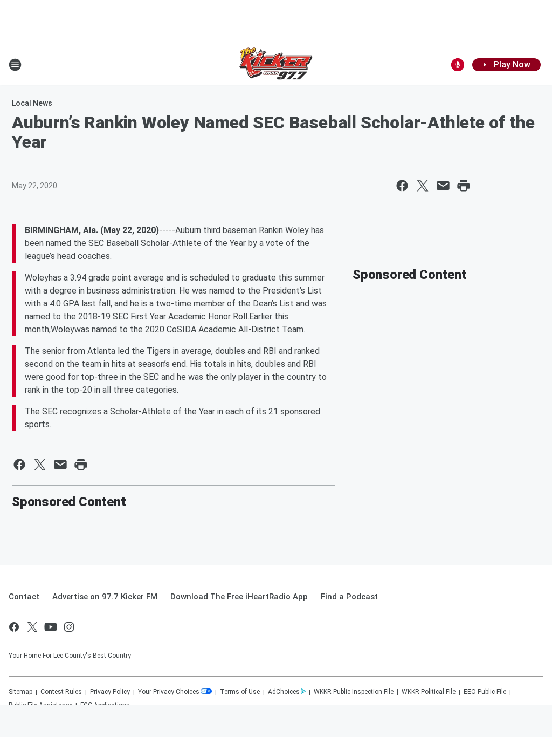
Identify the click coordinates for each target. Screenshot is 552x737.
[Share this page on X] (422, 185)
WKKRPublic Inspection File (354, 691)
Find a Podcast (349, 597)
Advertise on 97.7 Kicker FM (104, 597)
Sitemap (20, 691)
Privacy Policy (110, 691)
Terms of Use (240, 691)
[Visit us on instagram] (69, 626)
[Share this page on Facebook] (402, 185)
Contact (24, 597)
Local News (32, 103)
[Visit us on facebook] (14, 626)
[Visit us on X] (32, 626)
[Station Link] (276, 64)
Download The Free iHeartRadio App (239, 597)
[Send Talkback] (457, 64)
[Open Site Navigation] (15, 64)
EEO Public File (485, 691)
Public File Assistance (40, 705)
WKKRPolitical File (429, 691)
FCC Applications (105, 705)
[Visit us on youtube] (50, 626)
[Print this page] (463, 185)
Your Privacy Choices (168, 691)
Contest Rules (61, 691)
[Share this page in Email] (443, 185)
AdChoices (284, 691)
